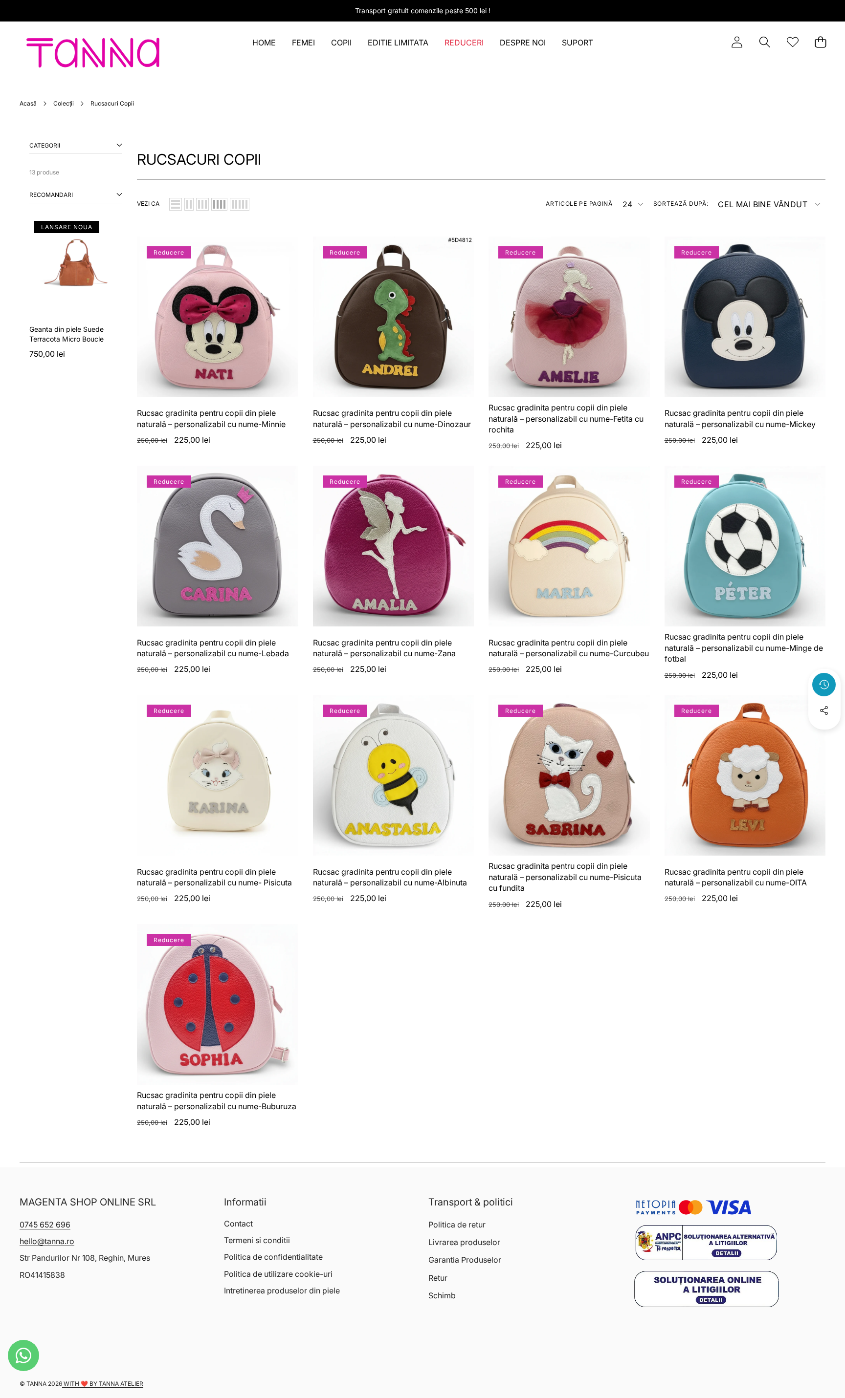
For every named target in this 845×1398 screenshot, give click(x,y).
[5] (239, 204)
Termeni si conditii (257, 1240)
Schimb (442, 1295)
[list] (175, 204)
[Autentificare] (737, 42)
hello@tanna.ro (47, 1241)
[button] (765, 42)
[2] (189, 204)
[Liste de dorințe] (792, 42)
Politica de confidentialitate (273, 1257)
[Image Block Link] (706, 1243)
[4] (219, 204)
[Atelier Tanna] (93, 54)
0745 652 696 (45, 1224)
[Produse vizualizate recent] (824, 684)
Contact (238, 1223)
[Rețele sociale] (824, 710)
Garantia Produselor (464, 1260)
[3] (202, 204)
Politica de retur (457, 1224)
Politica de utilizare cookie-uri (278, 1274)
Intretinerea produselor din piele (282, 1290)
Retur (437, 1278)
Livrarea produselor (464, 1242)
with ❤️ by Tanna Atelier (102, 1383)
